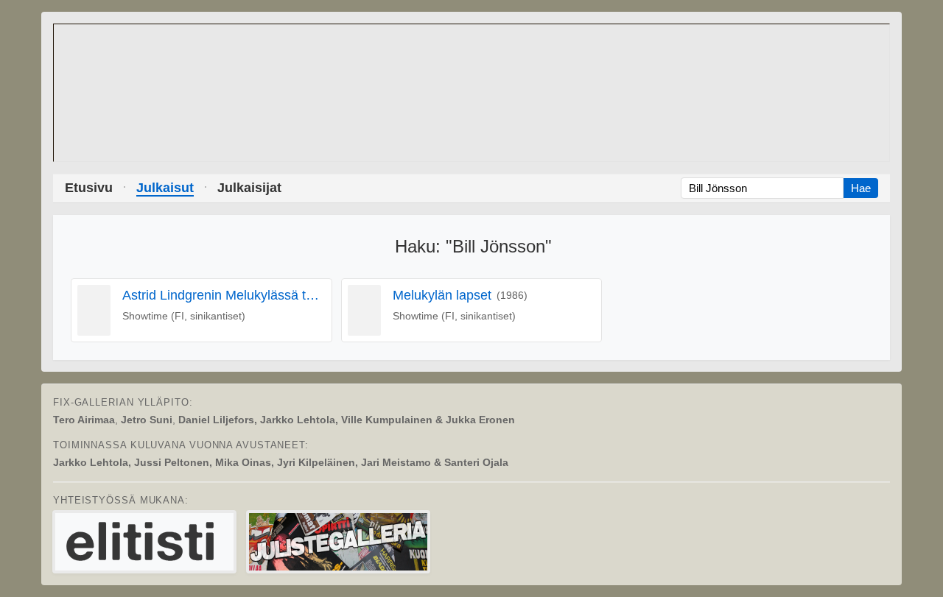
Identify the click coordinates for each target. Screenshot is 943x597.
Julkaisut (165, 187)
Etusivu (89, 187)
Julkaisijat (249, 187)
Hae (861, 188)
